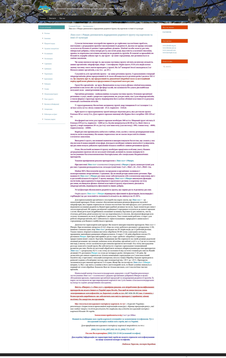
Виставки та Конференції (51, 104)
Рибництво (47, 84)
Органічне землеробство (51, 48)
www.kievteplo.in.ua (169, 52)
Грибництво (47, 69)
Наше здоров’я (48, 99)
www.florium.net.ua (169, 48)
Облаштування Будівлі (51, 94)
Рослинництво (48, 53)
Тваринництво (48, 74)
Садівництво (48, 64)
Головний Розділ (75, 26)
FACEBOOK (167, 32)
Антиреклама (48, 109)
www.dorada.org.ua (169, 45)
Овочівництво (88, 26)
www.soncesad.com (169, 50)
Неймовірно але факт (50, 114)
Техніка (46, 89)
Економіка (47, 38)
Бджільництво (48, 79)
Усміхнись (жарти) (49, 119)
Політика (47, 33)
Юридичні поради (49, 43)
